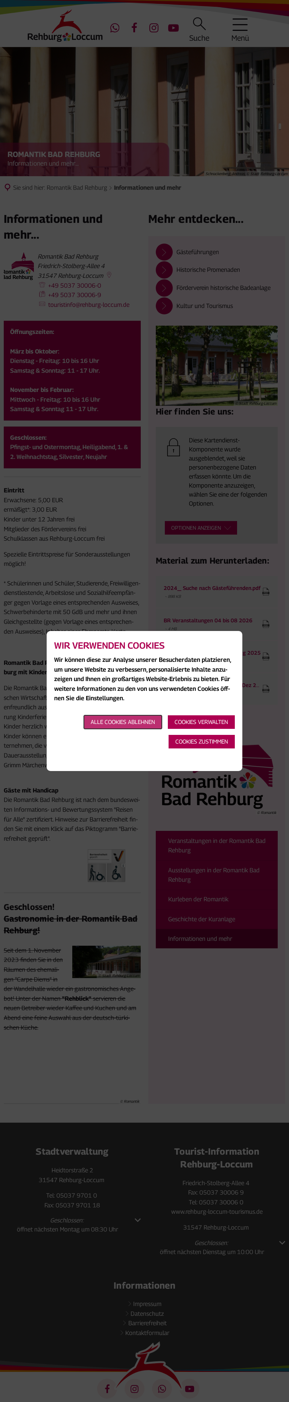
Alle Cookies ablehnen (123, 721)
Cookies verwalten (201, 721)
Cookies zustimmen (201, 741)
